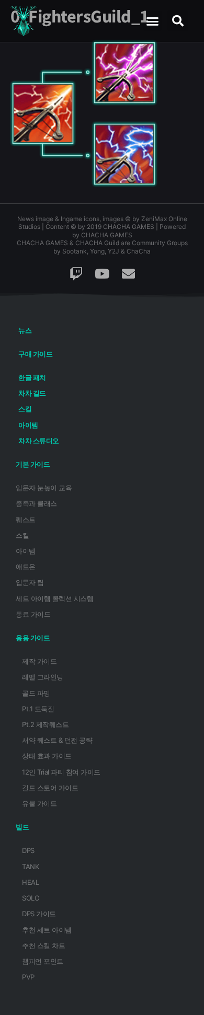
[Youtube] (102, 274)
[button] (152, 21)
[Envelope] (128, 274)
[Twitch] (76, 274)
